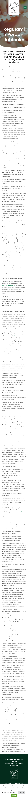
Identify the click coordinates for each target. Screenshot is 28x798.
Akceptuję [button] (14, 795)
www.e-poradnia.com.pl (8, 285)
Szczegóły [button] (21, 792)
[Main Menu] (25, 7)
